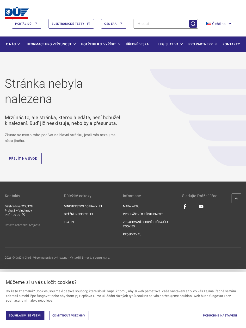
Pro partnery (200, 44)
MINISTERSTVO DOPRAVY (80, 206)
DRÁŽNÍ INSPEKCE (76, 214)
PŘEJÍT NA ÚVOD (23, 158)
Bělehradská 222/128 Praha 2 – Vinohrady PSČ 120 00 (19, 211)
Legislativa (168, 44)
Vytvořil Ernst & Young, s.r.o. (90, 257)
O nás (11, 44)
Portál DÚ (23, 23)
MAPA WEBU (131, 206)
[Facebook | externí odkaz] (185, 206)
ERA (66, 222)
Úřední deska (137, 44)
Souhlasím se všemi (25, 315)
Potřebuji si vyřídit (98, 44)
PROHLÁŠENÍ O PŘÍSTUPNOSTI (143, 214)
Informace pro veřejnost (48, 44)
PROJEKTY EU (132, 234)
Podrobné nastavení (220, 315)
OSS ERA (110, 23)
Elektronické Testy (68, 23)
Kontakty (231, 44)
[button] (218, 24)
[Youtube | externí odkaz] (201, 206)
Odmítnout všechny (68, 315)
